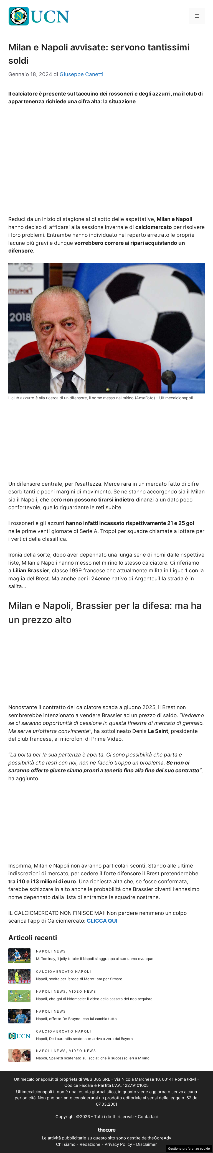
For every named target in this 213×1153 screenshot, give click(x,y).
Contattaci (148, 1116)
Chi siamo (65, 1144)
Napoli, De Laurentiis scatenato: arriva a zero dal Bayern (84, 1038)
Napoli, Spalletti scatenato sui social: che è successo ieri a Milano (92, 1058)
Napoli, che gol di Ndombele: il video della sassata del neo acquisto (94, 999)
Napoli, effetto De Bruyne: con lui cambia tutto (76, 1018)
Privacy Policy (118, 1144)
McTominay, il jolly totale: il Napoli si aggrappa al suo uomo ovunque (94, 958)
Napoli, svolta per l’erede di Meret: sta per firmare (79, 979)
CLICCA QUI (102, 921)
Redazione (90, 1144)
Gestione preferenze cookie (189, 1149)
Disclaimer (146, 1144)
